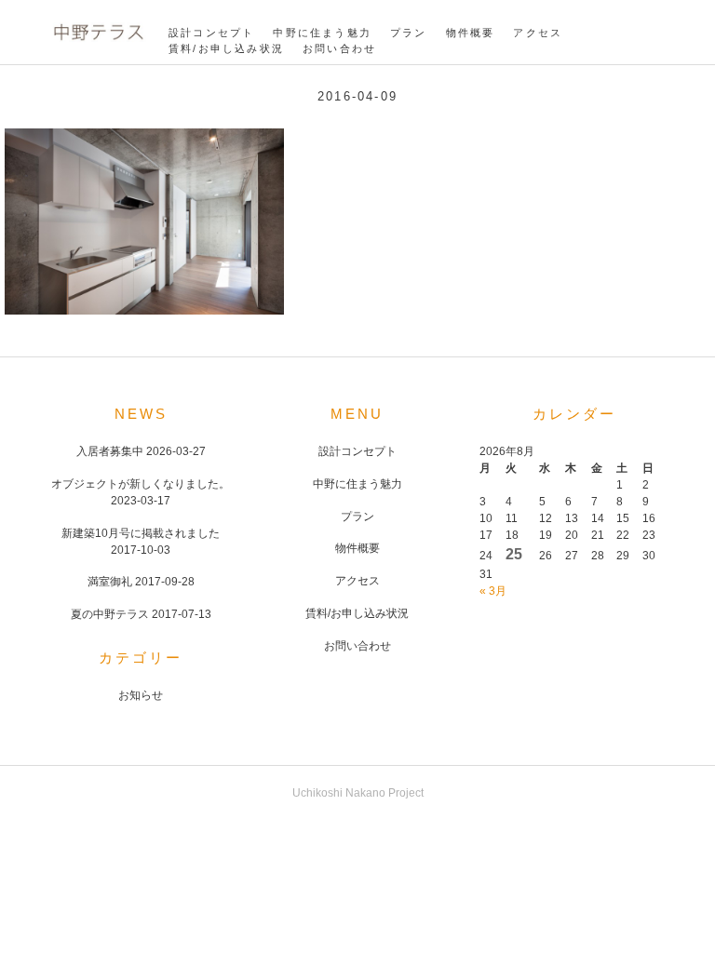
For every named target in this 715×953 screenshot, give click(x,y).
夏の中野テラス (110, 614)
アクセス (537, 32)
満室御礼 (110, 581)
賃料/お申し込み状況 (226, 48)
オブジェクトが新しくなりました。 (140, 483)
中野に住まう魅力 (322, 32)
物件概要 (470, 32)
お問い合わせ (339, 48)
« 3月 (492, 590)
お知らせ (140, 695)
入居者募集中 (109, 451)
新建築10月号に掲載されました (140, 533)
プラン (408, 32)
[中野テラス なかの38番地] (98, 43)
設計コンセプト (211, 32)
